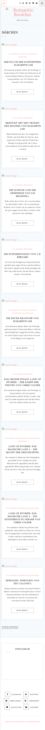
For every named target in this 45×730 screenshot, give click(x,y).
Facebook (16, 694)
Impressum (9, 721)
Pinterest (34, 701)
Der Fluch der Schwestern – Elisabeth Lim (22, 63)
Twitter (34, 694)
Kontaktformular (33, 721)
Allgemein (13, 54)
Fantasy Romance (28, 54)
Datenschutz (20, 721)
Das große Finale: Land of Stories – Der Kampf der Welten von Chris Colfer (22, 382)
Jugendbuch (18, 313)
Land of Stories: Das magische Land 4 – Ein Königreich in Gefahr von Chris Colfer (22, 518)
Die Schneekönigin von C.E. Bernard (22, 255)
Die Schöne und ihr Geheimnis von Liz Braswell (22, 193)
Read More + (22, 92)
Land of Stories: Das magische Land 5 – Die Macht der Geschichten (22, 449)
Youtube (34, 707)
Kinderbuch (34, 438)
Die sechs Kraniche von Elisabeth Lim (22, 320)
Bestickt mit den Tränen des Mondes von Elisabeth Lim (22, 125)
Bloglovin (16, 707)
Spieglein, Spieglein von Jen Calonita (22, 582)
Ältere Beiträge (10, 627)
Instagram (15, 701)
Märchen (22, 57)
